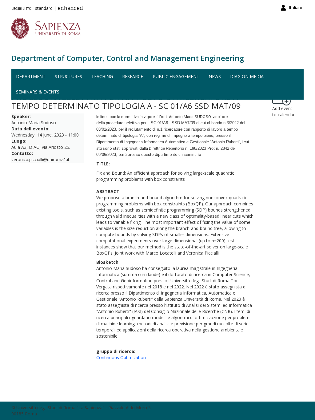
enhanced (70, 8)
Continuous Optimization (121, 357)
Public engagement (176, 76)
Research (133, 76)
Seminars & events (37, 92)
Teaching (102, 76)
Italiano (296, 7)
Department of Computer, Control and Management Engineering (127, 58)
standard (44, 8)
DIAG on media (247, 76)
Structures (68, 76)
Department (31, 76)
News (215, 76)
